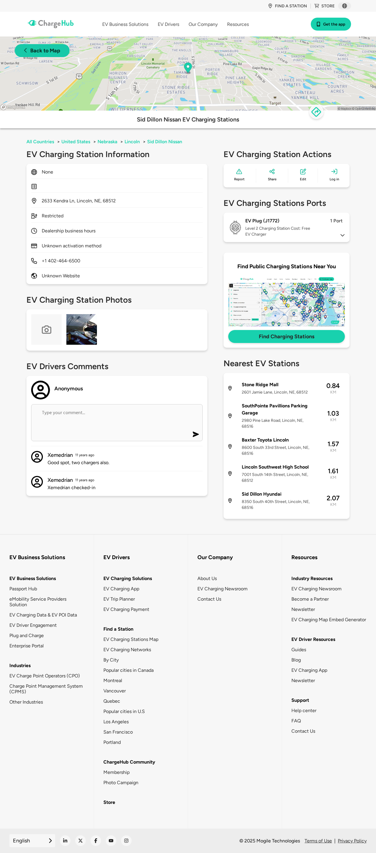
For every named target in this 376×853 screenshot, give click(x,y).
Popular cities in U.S (124, 711)
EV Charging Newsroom (222, 589)
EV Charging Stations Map (130, 639)
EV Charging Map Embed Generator (328, 619)
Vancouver (114, 691)
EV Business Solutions (32, 578)
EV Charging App (121, 589)
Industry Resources (312, 578)
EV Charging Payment (126, 609)
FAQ (296, 721)
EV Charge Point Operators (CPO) (44, 676)
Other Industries (26, 702)
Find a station (291, 6)
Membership (116, 772)
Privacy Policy (352, 841)
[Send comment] (196, 434)
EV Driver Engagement (33, 625)
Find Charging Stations (286, 336)
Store (328, 6)
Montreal (112, 680)
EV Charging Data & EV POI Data (43, 615)
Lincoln (132, 141)
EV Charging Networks (127, 649)
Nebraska (107, 141)
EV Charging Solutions (127, 578)
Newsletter (303, 609)
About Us (207, 578)
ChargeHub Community (129, 762)
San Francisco (118, 732)
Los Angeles (116, 721)
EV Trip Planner (119, 599)
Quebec (111, 701)
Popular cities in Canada (128, 670)
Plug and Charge (26, 635)
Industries (20, 665)
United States (75, 141)
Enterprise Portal (26, 646)
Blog (296, 660)
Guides (298, 649)
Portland (112, 742)
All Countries (40, 141)
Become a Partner (310, 599)
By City (111, 660)
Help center (303, 710)
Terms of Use (318, 841)
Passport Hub (23, 589)
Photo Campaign (120, 782)
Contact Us (209, 599)
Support (300, 700)
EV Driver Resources (313, 639)
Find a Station (118, 629)
